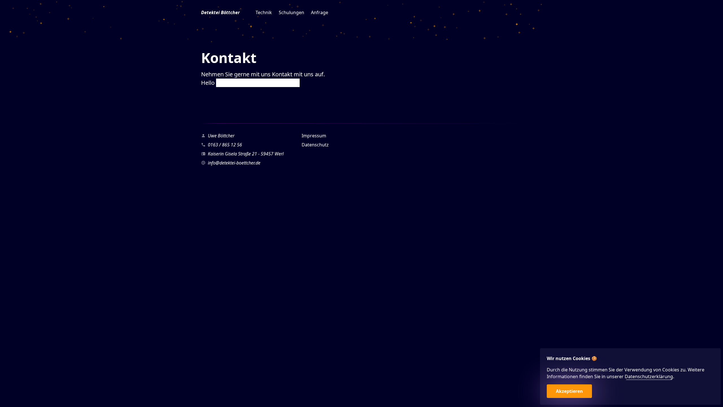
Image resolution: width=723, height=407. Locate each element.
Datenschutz (315, 145)
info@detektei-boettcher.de (234, 163)
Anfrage (319, 12)
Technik (264, 12)
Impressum (314, 136)
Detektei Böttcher (220, 12)
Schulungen (291, 12)
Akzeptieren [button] (569, 391)
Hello (208, 82)
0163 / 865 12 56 (225, 145)
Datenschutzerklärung (649, 376)
